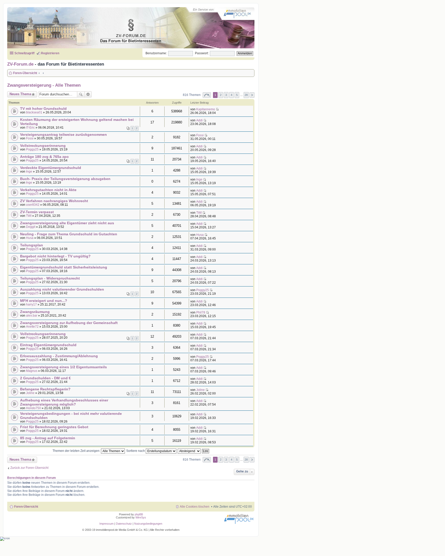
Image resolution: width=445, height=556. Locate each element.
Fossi (29, 138)
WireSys (140, 517)
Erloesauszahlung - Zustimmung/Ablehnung (59, 356)
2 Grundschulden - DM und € (45, 378)
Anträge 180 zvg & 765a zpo (44, 157)
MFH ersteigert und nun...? (43, 301)
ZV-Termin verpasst (37, 212)
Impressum (106, 523)
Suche (81, 94)
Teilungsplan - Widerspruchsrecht (50, 278)
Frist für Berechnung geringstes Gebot (54, 427)
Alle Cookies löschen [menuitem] (194, 506)
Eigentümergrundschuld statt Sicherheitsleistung (63, 267)
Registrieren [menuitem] (50, 53)
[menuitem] (124, 523)
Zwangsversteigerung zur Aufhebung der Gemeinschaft (69, 323)
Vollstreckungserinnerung (43, 146)
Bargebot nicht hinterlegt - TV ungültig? (55, 256)
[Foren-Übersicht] (126, 26)
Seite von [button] (207, 95)
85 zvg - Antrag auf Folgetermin (47, 438)
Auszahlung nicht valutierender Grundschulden (62, 289)
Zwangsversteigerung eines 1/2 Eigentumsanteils (63, 367)
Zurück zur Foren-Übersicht (29, 468)
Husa (29, 238)
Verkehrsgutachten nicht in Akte (48, 190)
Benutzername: (156, 53)
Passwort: (202, 53)
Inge (29, 171)
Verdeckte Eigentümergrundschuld (50, 168)
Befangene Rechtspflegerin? (45, 389)
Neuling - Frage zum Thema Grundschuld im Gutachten (68, 234)
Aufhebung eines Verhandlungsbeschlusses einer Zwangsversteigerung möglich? (64, 402)
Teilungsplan (31, 245)
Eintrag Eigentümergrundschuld (48, 345)
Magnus (31, 371)
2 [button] (220, 94)
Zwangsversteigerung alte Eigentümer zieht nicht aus (67, 223)
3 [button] (226, 94)
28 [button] (246, 94)
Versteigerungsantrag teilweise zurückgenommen (63, 134)
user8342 (32, 205)
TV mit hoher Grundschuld (43, 108)
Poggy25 (32, 149)
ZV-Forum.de (20, 64)
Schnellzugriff (24, 53)
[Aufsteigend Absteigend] (189, 451)
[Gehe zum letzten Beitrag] (217, 109)
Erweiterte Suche (88, 94)
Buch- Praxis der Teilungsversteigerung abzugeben (65, 179)
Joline (30, 393)
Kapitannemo (205, 109)
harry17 (31, 304)
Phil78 (200, 312)
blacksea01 (34, 112)
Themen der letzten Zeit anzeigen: (77, 451)
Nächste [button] (252, 95)
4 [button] (231, 94)
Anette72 (32, 326)
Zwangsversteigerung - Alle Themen (44, 85)
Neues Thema (20, 94)
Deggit (30, 227)
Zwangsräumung (35, 312)
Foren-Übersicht (26, 506)
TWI (28, 216)
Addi (199, 120)
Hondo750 (33, 408)
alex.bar (31, 315)
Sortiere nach (136, 451)
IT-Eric (30, 127)
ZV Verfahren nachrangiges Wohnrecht (54, 201)
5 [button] (237, 94)
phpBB (139, 514)
